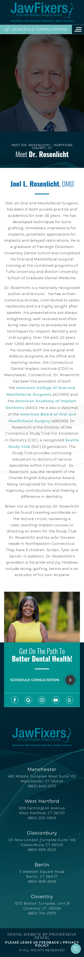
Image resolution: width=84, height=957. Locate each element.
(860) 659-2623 (42, 850)
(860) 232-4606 (42, 818)
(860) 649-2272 (42, 786)
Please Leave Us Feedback (32, 942)
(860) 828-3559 (42, 881)
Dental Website (24, 934)
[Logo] (42, 12)
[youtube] (56, 700)
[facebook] (15, 700)
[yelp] (69, 700)
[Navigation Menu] (78, 29)
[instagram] (42, 700)
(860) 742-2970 (42, 913)
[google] (28, 700)
